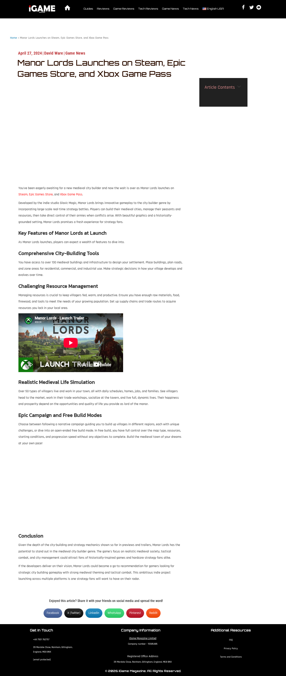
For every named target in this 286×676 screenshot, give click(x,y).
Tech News (190, 8)
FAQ (231, 639)
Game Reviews (123, 8)
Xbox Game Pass (71, 194)
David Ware (53, 53)
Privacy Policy (231, 648)
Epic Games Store (41, 194)
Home (13, 38)
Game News (170, 8)
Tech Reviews (148, 8)
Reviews (103, 8)
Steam (22, 194)
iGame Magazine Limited (142, 638)
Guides (88, 8)
